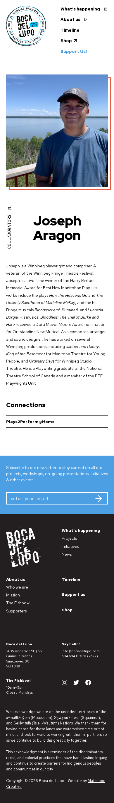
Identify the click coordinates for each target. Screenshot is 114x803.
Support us (73, 594)
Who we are (17, 587)
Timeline (71, 579)
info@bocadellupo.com (81, 651)
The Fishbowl (18, 602)
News (67, 554)
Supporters (16, 611)
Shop (67, 609)
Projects (69, 538)
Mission (13, 595)
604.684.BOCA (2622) (80, 656)
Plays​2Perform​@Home (30, 421)
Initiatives (70, 546)
